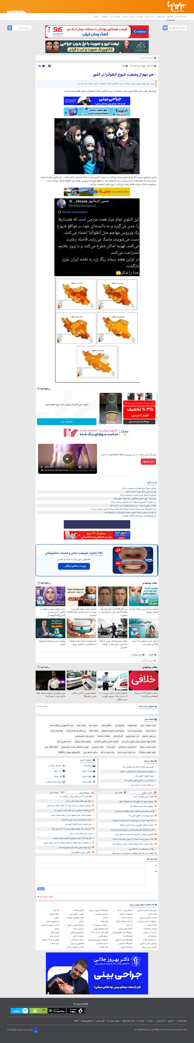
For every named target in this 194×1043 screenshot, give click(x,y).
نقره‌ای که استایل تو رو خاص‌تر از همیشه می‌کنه (138, 495)
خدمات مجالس (102, 943)
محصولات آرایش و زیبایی (147, 921)
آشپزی (132, 16)
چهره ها (140, 16)
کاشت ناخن (152, 914)
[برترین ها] (176, 6)
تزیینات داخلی (78, 936)
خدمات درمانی (127, 917)
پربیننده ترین (84, 792)
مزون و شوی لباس (77, 914)
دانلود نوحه (111, 747)
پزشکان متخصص (150, 928)
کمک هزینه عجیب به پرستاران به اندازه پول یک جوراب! (133, 820)
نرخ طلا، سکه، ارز (55, 765)
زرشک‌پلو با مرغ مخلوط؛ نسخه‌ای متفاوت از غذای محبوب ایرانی (67, 842)
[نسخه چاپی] (40, 66)
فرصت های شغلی (128, 1020)
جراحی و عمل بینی (90, 752)
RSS (76, 1020)
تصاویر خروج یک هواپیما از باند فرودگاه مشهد (136, 801)
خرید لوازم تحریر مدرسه (127, 752)
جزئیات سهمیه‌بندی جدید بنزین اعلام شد (76, 819)
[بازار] (38, 1011)
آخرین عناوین (147, 792)
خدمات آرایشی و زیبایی (148, 917)
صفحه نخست (181, 16)
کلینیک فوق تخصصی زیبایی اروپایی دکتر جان (139, 741)
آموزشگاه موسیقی (126, 943)
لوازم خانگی (54, 932)
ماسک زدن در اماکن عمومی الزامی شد (139, 780)
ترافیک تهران (87, 776)
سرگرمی (96, 16)
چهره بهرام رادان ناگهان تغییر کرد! (140, 815)
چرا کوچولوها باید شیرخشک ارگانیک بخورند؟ (139, 515)
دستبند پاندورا (150, 730)
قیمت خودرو (87, 771)
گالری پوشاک (79, 910)
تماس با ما (141, 1020)
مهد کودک (104, 921)
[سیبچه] (76, 1011)
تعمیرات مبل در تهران (75, 925)
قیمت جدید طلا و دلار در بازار (81, 833)
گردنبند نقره (81, 725)
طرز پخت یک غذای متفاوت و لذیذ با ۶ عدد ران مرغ (71, 828)
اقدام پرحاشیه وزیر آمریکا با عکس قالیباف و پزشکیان (134, 811)
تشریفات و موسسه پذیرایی (98, 939)
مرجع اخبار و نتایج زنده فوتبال (113, 730)
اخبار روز (170, 16)
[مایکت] (19, 1011)
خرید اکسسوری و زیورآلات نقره (62, 725)
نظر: (155, 871)
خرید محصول (148, 461)
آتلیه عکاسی (103, 947)
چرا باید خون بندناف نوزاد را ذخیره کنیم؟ (141, 491)
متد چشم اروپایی (132, 736)
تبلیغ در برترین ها (113, 1020)
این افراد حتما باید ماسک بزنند (142, 785)
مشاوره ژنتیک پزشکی (83, 741)
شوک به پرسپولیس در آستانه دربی (141, 848)
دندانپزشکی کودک (150, 939)
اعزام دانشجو (54, 914)
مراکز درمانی (152, 925)
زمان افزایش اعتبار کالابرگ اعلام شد (78, 824)
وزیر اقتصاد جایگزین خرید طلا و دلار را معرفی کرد (72, 810)
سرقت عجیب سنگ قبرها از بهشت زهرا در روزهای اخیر (132, 844)
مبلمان (81, 921)
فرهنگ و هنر (115, 16)
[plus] (50, 65)
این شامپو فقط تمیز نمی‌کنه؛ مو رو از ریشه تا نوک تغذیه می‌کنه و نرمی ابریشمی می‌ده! (124, 509)
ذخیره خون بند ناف (64, 741)
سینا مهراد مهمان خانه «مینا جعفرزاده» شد (75, 847)
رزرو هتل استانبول (149, 736)
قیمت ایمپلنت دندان (148, 725)
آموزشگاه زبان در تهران (124, 939)
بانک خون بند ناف (107, 752)
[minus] (43, 66)
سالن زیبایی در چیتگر (148, 747)
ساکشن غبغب (106, 725)
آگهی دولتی (100, 1020)
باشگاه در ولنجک (103, 736)
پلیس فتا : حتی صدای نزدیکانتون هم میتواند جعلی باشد (135, 498)
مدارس (105, 917)
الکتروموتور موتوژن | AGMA (69, 752)
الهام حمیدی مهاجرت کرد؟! (143, 796)
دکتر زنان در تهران (150, 932)
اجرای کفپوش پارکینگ (147, 752)
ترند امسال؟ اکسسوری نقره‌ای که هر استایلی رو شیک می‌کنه (133, 502)
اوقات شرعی (87, 781)
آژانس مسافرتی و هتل (75, 947)
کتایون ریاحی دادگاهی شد (81, 852)
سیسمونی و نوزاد (52, 921)
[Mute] (104, 423)
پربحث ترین (54, 792)
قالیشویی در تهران (77, 943)
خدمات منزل (54, 936)
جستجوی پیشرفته (87, 1020)
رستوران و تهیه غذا (100, 925)
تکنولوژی (105, 16)
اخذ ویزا (56, 910)
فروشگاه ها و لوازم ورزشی (122, 932)
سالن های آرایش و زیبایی (147, 910)
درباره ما (150, 1020)
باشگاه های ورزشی (125, 928)
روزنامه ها (88, 765)
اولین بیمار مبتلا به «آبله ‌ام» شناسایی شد (138, 767)
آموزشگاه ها (128, 936)
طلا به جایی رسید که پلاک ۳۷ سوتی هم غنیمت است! (133, 839)
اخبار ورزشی (160, 16)
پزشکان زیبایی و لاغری (148, 943)
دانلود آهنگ (93, 730)
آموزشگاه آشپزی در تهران (98, 910)
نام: (156, 865)
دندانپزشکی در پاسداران (127, 747)
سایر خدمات (54, 943)
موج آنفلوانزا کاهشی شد (144, 776)
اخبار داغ (118, 792)
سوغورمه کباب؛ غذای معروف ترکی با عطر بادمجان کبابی (71, 815)
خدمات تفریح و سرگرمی (50, 925)
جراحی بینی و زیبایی (149, 947)
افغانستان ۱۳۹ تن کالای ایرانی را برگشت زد (76, 796)
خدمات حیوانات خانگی (124, 921)
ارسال (40, 889)
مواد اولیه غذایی (57, 730)
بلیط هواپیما (132, 725)
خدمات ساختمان (77, 939)
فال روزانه (58, 776)
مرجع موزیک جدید (135, 730)
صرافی (56, 917)
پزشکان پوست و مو (125, 910)
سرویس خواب (78, 928)
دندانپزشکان (152, 936)
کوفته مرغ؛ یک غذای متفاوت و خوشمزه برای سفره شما (132, 853)
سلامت (125, 16)
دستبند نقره (93, 725)
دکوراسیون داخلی (77, 932)
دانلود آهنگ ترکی (51, 747)
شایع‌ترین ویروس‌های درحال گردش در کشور (137, 771)
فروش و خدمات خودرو (50, 939)
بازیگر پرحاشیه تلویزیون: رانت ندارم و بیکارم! (136, 825)
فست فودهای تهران (100, 928)
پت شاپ (129, 925)
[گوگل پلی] (57, 1011)
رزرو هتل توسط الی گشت (76, 730)
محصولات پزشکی (126, 914)
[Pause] (100, 423)
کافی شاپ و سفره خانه (99, 932)
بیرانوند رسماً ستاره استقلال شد (141, 806)
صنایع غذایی (103, 936)
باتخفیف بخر (67, 422)
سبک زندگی (150, 16)
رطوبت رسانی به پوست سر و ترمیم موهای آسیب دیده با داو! (133, 505)
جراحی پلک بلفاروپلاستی (84, 736)
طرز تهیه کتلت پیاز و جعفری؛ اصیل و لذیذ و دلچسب (72, 838)
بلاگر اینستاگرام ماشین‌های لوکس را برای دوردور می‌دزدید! (132, 829)
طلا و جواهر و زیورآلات (75, 917)
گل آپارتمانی (118, 736)
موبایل (56, 928)
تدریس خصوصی (101, 914)
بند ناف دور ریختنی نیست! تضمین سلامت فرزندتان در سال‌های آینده (130, 512)
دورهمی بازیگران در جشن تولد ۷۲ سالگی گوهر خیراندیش (69, 805)
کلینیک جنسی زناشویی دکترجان (106, 741)
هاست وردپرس (97, 747)
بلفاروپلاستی (119, 725)
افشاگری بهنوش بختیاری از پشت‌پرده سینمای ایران (134, 834)
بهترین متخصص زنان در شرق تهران (74, 747)
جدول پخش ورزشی (54, 781)
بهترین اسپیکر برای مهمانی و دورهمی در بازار (139, 488)
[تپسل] (38, 389)
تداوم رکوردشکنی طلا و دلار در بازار (79, 801)
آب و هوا (58, 771)
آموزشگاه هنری (127, 947)
